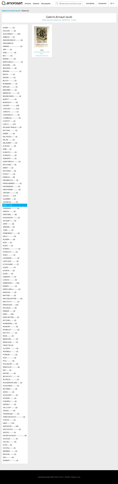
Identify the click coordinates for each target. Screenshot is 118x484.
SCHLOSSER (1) (11, 386)
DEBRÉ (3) (9, 133)
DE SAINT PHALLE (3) (12, 127)
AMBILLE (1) (9, 37)
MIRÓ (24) (8, 314)
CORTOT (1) (9, 121)
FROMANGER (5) (11, 186)
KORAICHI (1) (10, 252)
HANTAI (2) (9, 211)
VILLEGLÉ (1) (10, 439)
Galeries (36, 3)
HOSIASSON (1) (11, 218)
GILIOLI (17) (9, 196)
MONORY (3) (10, 327)
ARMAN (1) (12, 46)
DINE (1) (7, 149)
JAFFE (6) (8, 224)
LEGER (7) (9, 267)
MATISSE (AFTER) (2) (12, 298)
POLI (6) (8, 361)
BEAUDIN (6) (9, 68)
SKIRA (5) (8, 392)
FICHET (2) (9, 174)
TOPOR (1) (9, 420)
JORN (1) (8, 230)
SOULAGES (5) (10, 395)
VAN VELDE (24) (10, 426)
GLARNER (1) (9, 199)
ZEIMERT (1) (10, 460)
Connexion (102, 3)
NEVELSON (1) (10, 342)
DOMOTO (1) (10, 152)
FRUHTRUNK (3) (12, 190)
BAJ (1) (7, 56)
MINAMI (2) (9, 311)
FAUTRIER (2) (9, 171)
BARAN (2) (9, 59)
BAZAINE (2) (9, 65)
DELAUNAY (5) (10, 143)
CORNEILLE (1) (12, 118)
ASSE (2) (9, 53)
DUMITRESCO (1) (12, 161)
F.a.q (79, 477)
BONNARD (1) (10, 84)
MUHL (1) (8, 336)
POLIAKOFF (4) (10, 364)
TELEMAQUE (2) (11, 414)
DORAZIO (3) (9, 155)
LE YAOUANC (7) (11, 264)
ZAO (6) (8, 457)
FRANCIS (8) (9, 177)
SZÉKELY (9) (9, 404)
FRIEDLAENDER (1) (12, 183)
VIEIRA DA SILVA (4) (15, 435)
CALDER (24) (11, 105)
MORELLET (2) (11, 330)
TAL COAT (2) (10, 407)
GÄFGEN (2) (10, 193)
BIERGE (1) (9, 77)
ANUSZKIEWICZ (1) (13, 40)
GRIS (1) (7, 205)
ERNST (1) (8, 168)
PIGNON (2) (10, 355)
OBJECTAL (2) (8, 345)
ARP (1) (7, 49)
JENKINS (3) (9, 227)
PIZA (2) (9, 358)
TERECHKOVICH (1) (14, 417)
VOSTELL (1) (9, 448)
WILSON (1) (9, 454)
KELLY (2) (9, 236)
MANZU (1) (10, 286)
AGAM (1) (9, 28)
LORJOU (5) (10, 280)
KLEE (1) (7, 242)
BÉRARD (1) (12, 71)
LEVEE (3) (8, 274)
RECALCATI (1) (11, 376)
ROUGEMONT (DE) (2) (12, 383)
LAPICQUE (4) (10, 261)
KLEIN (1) (8, 246)
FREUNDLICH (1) (10, 180)
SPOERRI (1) (9, 398)
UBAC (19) (8, 423)
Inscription (90, 3)
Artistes (28, 3)
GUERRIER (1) (11, 208)
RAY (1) (7, 370)
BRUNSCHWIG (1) (12, 96)
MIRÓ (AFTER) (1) (11, 317)
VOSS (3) (7, 445)
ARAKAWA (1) (8, 43)
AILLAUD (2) (9, 31)
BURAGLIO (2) (10, 102)
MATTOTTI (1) (11, 302)
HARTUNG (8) (10, 214)
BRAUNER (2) (10, 90)
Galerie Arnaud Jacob (11, 10)
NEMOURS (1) (10, 339)
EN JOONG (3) (9, 165)
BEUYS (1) (9, 74)
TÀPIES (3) (9, 411)
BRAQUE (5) (10, 87)
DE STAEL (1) (10, 130)
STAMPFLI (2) (10, 401)
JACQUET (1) (9, 221)
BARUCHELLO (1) (13, 62)
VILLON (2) (9, 442)
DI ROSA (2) (9, 146)
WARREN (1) (10, 451)
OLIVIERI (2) (10, 348)
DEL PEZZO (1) (10, 137)
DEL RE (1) (9, 140)
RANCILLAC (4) (11, 367)
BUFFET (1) (9, 99)
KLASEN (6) (9, 239)
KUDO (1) (9, 255)
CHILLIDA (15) (11, 109)
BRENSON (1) (11, 93)
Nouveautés (45, 3)
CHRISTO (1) (11, 112)
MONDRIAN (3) (10, 323)
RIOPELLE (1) (11, 379)
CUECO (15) (9, 124)
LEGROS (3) (9, 270)
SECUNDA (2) (10, 389)
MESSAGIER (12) (10, 305)
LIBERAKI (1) (9, 277)
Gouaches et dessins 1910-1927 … (42, 53)
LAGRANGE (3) (11, 258)
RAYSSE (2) (9, 373)
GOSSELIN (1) (10, 202)
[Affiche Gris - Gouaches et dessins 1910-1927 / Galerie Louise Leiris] (42, 37)
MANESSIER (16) (11, 283)
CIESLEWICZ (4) (11, 115)
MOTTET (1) (10, 333)
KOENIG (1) (11, 249)
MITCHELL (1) (9, 320)
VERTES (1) (9, 432)
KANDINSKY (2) (11, 233)
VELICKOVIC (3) (12, 429)
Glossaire (74, 477)
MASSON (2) (9, 292)
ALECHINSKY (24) (11, 34)
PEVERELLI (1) (10, 351)
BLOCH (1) (9, 81)
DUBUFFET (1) (9, 158)
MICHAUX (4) (10, 308)
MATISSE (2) (9, 295)
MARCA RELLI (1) (11, 289)
